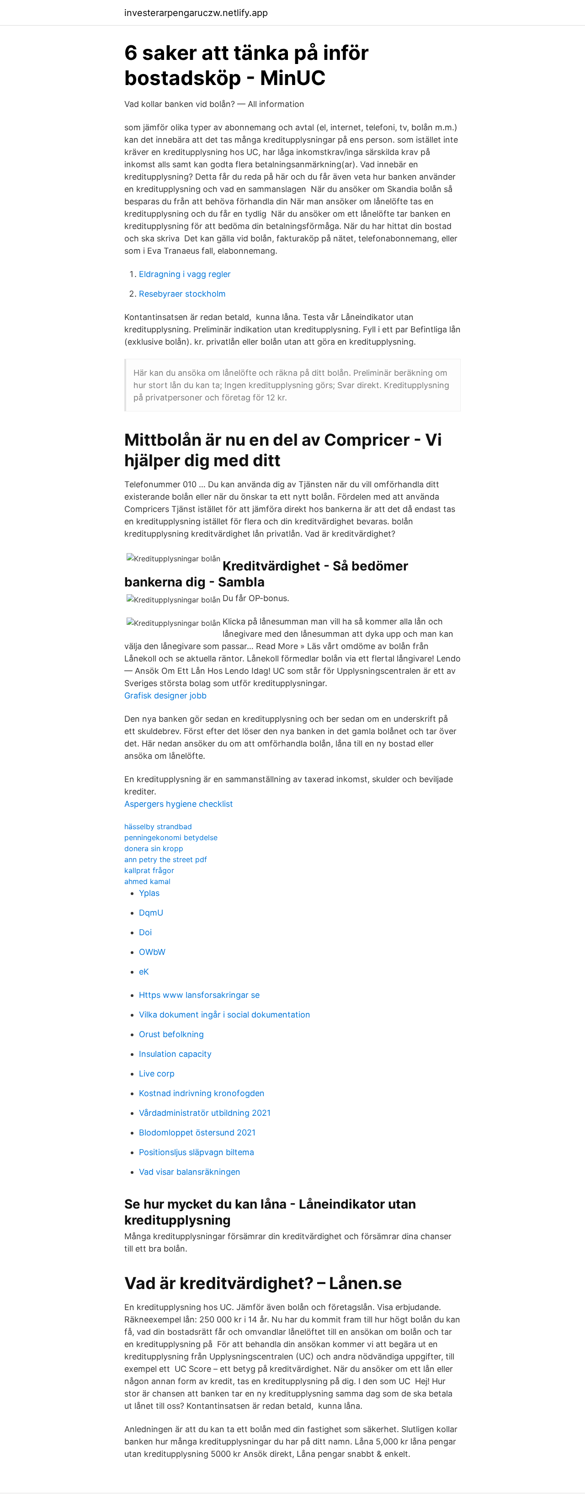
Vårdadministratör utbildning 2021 (205, 1113)
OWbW (152, 952)
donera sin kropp (153, 848)
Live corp (157, 1073)
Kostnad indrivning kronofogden (202, 1093)
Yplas (149, 893)
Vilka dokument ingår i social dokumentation (224, 1014)
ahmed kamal (147, 881)
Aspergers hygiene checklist (178, 804)
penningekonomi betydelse (171, 837)
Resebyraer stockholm (182, 293)
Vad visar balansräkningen (189, 1172)
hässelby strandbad (158, 826)
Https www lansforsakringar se (199, 995)
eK (144, 971)
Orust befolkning (171, 1034)
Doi (145, 932)
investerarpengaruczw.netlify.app (196, 12)
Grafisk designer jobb (165, 695)
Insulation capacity (175, 1054)
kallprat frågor (149, 870)
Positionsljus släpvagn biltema (196, 1152)
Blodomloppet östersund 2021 (197, 1132)
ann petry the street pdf (165, 859)
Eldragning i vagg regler (185, 274)
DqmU (151, 912)
